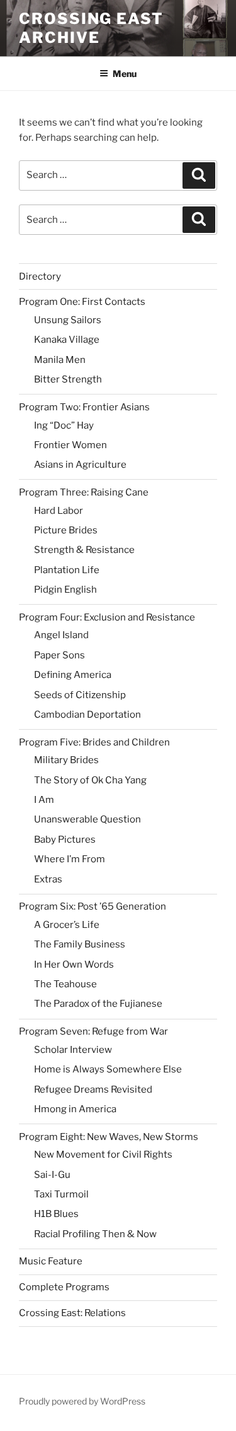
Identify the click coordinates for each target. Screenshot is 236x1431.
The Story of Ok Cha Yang (90, 780)
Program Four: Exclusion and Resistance (107, 617)
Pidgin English (65, 589)
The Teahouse (65, 984)
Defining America (72, 674)
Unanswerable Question (87, 819)
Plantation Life (66, 570)
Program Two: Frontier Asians (84, 407)
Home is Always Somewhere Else (108, 1069)
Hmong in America (75, 1109)
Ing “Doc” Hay (64, 425)
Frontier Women (70, 445)
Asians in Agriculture (80, 464)
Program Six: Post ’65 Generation (92, 906)
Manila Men (60, 359)
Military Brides (66, 760)
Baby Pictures (65, 839)
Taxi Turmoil (61, 1194)
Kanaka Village (66, 339)
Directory (40, 276)
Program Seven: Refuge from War (93, 1031)
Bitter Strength (68, 379)
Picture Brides (66, 530)
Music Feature (50, 1261)
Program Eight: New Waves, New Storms (108, 1137)
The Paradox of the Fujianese (98, 1003)
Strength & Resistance (84, 549)
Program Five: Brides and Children (94, 742)
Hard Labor (58, 510)
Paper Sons (59, 655)
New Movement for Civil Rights (103, 1154)
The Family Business (79, 944)
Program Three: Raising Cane (84, 492)
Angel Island (61, 635)
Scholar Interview (73, 1049)
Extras (48, 879)
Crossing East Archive (91, 28)
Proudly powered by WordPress (82, 1401)
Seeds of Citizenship (80, 695)
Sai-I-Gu (52, 1174)
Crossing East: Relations (72, 1313)
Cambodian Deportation (87, 714)
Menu (125, 73)
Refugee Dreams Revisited (93, 1089)
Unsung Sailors (67, 320)
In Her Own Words (74, 964)
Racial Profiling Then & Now (95, 1234)
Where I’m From (69, 859)
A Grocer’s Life (66, 924)
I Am (44, 799)
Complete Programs (64, 1287)
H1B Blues (56, 1214)
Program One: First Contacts (82, 301)
